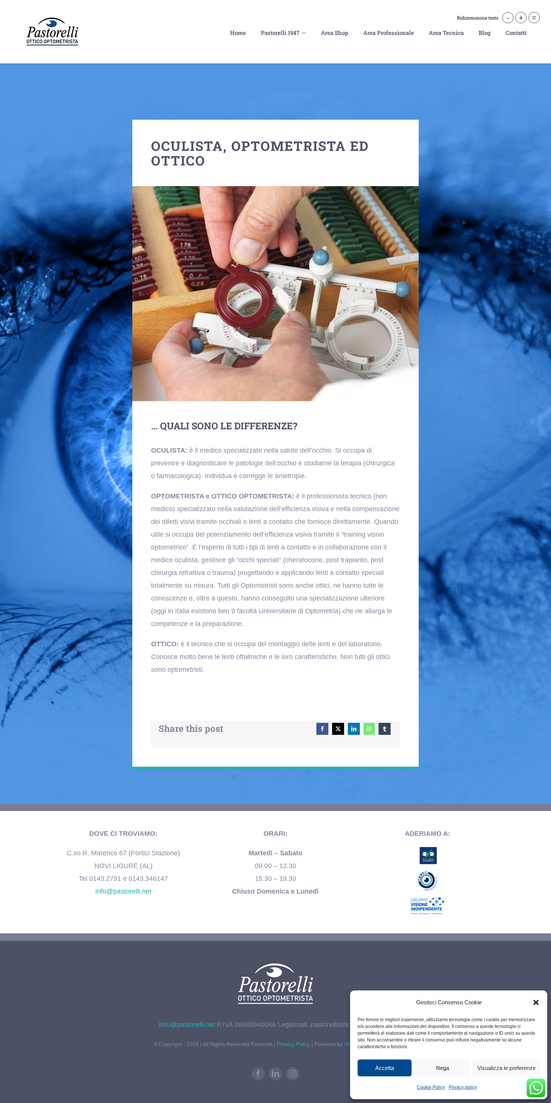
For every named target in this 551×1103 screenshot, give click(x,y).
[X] (338, 729)
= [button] (534, 18)
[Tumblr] (384, 729)
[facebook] (258, 1073)
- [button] (508, 18)
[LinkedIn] (354, 729)
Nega (442, 1068)
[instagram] (292, 1073)
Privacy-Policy (294, 1044)
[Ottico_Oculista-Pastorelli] (275, 189)
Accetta (384, 1068)
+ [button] (521, 18)
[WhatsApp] (369, 729)
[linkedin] (275, 1073)
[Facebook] (322, 729)
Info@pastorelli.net (123, 891)
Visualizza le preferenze (506, 1068)
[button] (536, 1002)
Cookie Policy (431, 1087)
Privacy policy (463, 1087)
